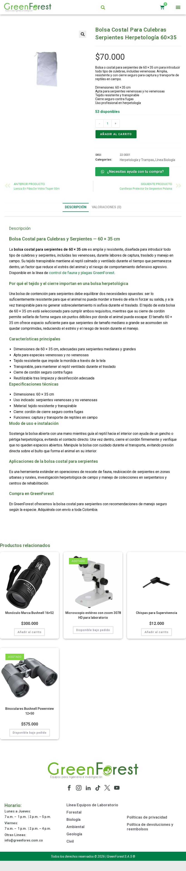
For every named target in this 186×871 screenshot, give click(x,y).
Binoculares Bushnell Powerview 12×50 (29, 711)
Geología (74, 834)
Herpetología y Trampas (137, 160)
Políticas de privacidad (147, 817)
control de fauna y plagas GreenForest (81, 272)
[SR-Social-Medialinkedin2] (88, 788)
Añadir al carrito (116, 134)
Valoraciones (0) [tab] (106, 207)
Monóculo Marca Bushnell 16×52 (29, 613)
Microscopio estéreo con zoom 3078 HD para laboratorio (93, 615)
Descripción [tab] (75, 207)
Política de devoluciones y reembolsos (150, 826)
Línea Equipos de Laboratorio (92, 805)
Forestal (73, 812)
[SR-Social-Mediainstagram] (78, 788)
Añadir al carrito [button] (29, 632)
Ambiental (75, 826)
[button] (178, 7)
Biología (73, 819)
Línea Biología (165, 160)
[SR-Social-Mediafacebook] (69, 788)
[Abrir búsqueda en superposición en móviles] (103, 7)
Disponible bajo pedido (93, 630)
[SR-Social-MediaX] (107, 788)
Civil (70, 841)
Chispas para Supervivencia (156, 613)
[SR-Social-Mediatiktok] (97, 788)
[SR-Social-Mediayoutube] (117, 788)
